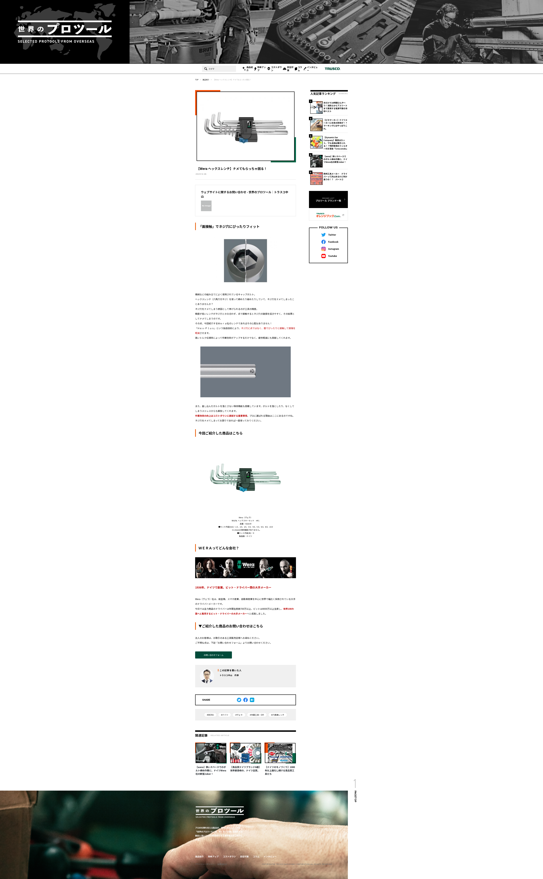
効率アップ (261, 69)
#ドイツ (224, 714)
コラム (300, 69)
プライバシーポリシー (204, 864)
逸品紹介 (249, 69)
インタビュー (312, 69)
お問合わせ (222, 864)
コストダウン (276, 69)
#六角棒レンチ (277, 714)
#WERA (210, 714)
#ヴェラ (239, 714)
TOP (197, 79)
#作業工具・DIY (257, 714)
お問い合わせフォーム (213, 655)
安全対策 (290, 69)
